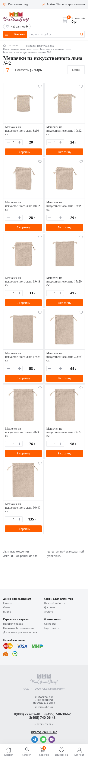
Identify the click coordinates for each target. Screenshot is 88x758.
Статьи (7, 603)
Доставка (50, 607)
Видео (7, 611)
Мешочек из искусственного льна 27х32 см (64, 432)
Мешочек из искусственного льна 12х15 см (64, 205)
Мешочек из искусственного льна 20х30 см (22, 432)
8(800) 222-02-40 (27, 714)
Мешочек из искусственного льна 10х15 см (22, 205)
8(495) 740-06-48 (42, 717)
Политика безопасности (18, 628)
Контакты (50, 623)
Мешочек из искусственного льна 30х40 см (22, 507)
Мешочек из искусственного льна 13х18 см (22, 281)
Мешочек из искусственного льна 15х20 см (64, 281)
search (81, 34)
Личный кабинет (54, 603)
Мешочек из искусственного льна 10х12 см (64, 130)
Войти (51, 4)
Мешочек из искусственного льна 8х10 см (22, 130)
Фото (6, 607)
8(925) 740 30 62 (44, 732)
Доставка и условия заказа (20, 632)
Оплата (48, 611)
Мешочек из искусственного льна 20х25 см (64, 356)
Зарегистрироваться (71, 4)
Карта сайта (51, 628)
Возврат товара (13, 623)
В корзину (23, 152)
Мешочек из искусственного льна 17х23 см (22, 356)
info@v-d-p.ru (44, 707)
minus (8, 142)
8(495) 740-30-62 (57, 714)
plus (19, 142)
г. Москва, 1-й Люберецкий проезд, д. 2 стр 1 (44, 700)
